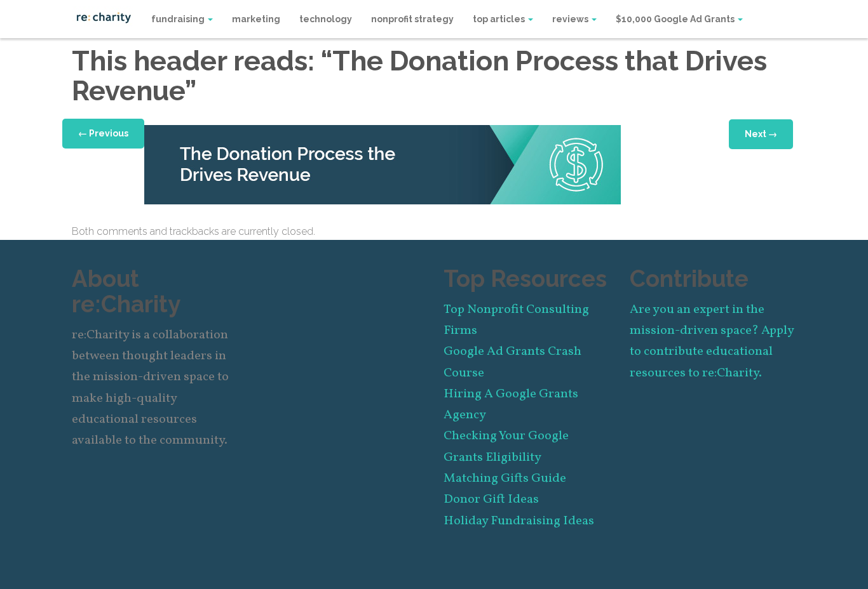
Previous (103, 133)
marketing (256, 19)
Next (761, 134)
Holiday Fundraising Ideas (519, 521)
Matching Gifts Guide (505, 478)
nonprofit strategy (412, 19)
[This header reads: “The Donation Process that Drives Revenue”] (382, 163)
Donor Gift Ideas (491, 499)
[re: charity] (103, 16)
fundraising (179, 19)
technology (325, 19)
